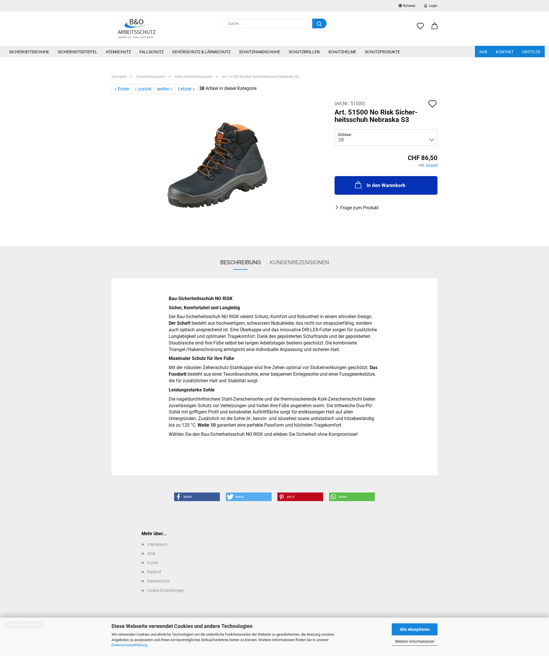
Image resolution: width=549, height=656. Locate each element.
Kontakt (505, 52)
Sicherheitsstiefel (77, 52)
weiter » (164, 89)
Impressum (157, 544)
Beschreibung (240, 262)
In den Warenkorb (386, 185)
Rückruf (154, 572)
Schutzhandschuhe (259, 52)
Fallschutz (152, 52)
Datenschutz (158, 581)
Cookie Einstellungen (165, 590)
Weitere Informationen (414, 641)
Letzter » (186, 89)
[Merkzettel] (420, 29)
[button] (434, 29)
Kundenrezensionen (299, 262)
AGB (483, 52)
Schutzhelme (342, 52)
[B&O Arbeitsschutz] (137, 28)
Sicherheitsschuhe (29, 52)
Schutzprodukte (382, 52)
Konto (152, 562)
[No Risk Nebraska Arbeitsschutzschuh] (219, 165)
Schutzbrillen (304, 52)
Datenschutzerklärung (129, 645)
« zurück (143, 89)
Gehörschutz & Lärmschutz (201, 52)
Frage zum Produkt (359, 207)
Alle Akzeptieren (415, 629)
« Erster (121, 89)
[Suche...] (319, 23)
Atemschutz (118, 52)
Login (432, 6)
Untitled (531, 52)
